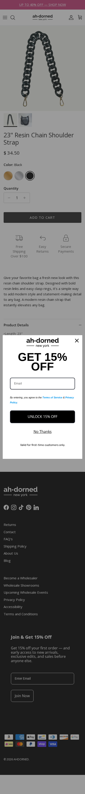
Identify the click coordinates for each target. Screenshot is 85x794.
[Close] (76, 340)
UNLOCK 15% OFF (42, 416)
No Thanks (43, 431)
